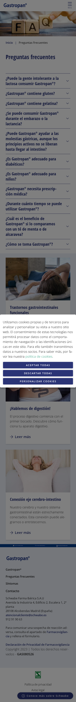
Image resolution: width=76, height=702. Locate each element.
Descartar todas (38, 373)
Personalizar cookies (38, 381)
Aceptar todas (38, 365)
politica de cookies (38, 356)
